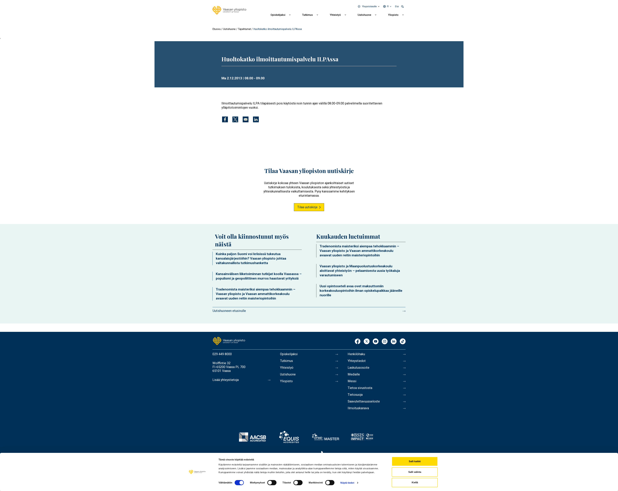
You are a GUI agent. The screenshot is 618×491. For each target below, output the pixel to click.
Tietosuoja (355, 395)
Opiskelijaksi (278, 14)
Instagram (385, 341)
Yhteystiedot (357, 361)
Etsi (397, 6)
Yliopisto (393, 14)
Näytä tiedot (347, 482)
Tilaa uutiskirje (307, 207)
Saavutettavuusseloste (364, 401)
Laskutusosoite (358, 367)
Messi (352, 381)
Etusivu (216, 29)
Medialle (354, 374)
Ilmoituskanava (358, 408)
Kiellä (415, 482)
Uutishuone (364, 14)
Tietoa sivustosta (360, 388)
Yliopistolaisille (369, 6)
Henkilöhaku (356, 354)
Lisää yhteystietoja (225, 380)
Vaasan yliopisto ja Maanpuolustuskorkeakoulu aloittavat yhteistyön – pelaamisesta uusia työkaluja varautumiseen (360, 270)
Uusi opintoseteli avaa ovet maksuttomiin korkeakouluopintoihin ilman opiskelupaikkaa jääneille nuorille (361, 290)
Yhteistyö (335, 14)
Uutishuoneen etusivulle (229, 311)
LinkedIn (394, 341)
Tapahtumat (244, 29)
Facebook (357, 341)
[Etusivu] (229, 10)
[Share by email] (245, 119)
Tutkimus (307, 14)
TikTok (403, 341)
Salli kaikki (415, 461)
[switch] (271, 482)
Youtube (376, 341)
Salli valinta (414, 472)
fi (388, 6)
